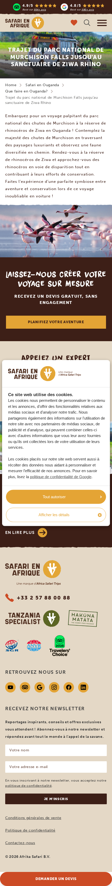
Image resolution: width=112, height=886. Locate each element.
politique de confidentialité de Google (60, 476)
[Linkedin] (83, 687)
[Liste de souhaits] (74, 23)
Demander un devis (56, 879)
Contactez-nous (20, 843)
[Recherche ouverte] (87, 23)
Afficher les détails (54, 515)
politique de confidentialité (28, 786)
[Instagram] (54, 687)
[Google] (39, 687)
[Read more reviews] (58, 7)
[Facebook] (69, 687)
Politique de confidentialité (30, 830)
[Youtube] (10, 687)
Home (11, 85)
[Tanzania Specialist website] (32, 618)
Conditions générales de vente (33, 818)
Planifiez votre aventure (56, 322)
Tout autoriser (54, 496)
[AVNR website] (34, 645)
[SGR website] (11, 645)
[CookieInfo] (44, 373)
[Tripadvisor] (25, 687)
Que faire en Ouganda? (26, 91)
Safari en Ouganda (42, 85)
